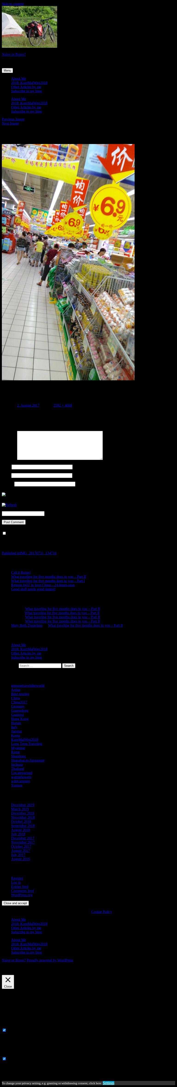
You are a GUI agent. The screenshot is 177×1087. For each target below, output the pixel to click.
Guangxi (17, 715)
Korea (15, 735)
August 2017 (20, 851)
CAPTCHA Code (58, 513)
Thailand (17, 769)
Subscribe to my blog (26, 91)
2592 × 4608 (62, 405)
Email (6, 475)
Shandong (18, 756)
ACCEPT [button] (35, 973)
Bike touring (20, 694)
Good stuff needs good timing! (33, 589)
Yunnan (16, 785)
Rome (15, 752)
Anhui (15, 690)
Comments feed (22, 891)
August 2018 (20, 830)
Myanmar (18, 748)
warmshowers (21, 777)
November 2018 (23, 817)
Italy (14, 727)
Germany (18, 706)
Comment (9, 459)
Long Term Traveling (26, 744)
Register (17, 878)
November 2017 (23, 842)
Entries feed (19, 887)
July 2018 (18, 834)
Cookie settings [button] (14, 973)
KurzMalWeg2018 (24, 740)
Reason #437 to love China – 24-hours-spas (43, 585)
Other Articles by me (26, 87)
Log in (16, 882)
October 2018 (21, 821)
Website (7, 484)
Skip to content (13, 4)
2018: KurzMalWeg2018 (29, 83)
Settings (108, 1083)
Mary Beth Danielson (26, 625)
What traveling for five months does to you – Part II (48, 577)
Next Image (10, 123)
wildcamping (20, 781)
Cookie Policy (101, 912)
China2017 (19, 702)
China (15, 698)
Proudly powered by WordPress (50, 960)
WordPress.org (21, 895)
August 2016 (20, 859)
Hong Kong (20, 719)
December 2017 (22, 838)
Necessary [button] (9, 1026)
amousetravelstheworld (27, 686)
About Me (18, 79)
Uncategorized (21, 773)
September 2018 (23, 826)
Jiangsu (16, 731)
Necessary (14, 1030)
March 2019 (20, 809)
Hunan (16, 723)
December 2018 (22, 813)
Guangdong (19, 710)
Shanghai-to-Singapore (27, 760)
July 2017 (18, 855)
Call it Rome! (21, 572)
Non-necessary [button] (13, 1054)
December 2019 (22, 805)
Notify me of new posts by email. (31, 533)
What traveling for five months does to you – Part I (48, 581)
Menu (7, 70)
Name (6, 467)
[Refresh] (9, 505)
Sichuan (17, 764)
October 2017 (21, 846)
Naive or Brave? (14, 54)
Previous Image (13, 119)
